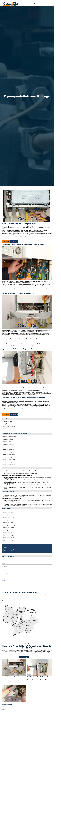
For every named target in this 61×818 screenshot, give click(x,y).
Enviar (3, 580)
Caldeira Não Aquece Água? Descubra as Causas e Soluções (13, 704)
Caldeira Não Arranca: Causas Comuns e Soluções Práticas (13, 677)
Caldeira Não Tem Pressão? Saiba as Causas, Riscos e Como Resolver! (39, 677)
